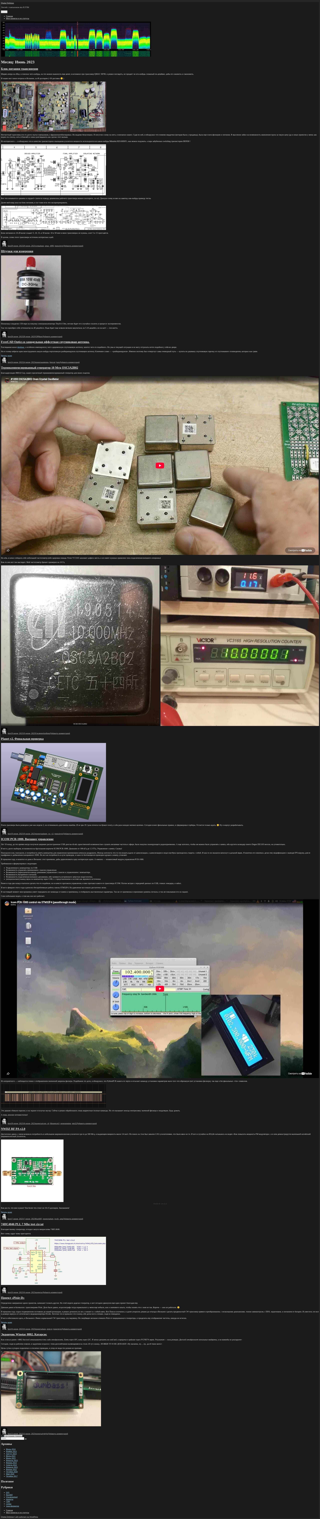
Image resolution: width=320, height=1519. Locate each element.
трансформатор (12, 1506)
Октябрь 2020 (12, 1472)
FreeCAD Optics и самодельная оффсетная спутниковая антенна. (45, 341)
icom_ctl (45, 1123)
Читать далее (6, 356)
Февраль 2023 (12, 1460)
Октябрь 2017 (12, 1476)
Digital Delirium (7, 3)
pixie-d (49, 1329)
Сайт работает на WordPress (26, 1517)
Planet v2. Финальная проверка (22, 738)
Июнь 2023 (11, 1458)
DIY (8, 1493)
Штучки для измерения (17, 251)
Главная (9, 16)
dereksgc (20, 347)
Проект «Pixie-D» (12, 1297)
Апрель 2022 (11, 1465)
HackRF (38, 1219)
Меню (4, 12)
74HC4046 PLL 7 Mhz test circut (22, 1224)
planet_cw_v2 (48, 834)
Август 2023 (11, 1454)
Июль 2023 (10, 1456)
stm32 (74, 1123)
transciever (59, 246)
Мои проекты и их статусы (17, 18)
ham (42, 246)
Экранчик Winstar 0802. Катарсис (24, 1334)
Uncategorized (41, 733)
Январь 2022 (11, 1469)
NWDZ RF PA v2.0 (13, 1128)
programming (65, 1123)
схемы (37, 246)
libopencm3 (54, 1123)
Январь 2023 (11, 1463)
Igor (9, 246)
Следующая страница (13, 1436)
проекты (38, 362)
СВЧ (37, 336)
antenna (45, 362)
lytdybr (45, 1434)
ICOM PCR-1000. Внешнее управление (27, 839)
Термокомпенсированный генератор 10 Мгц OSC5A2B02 (39, 367)
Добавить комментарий (73, 246)
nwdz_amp (58, 1219)
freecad (52, 362)
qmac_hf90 (49, 246)
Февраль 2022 (12, 1467)
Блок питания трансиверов (19, 68)
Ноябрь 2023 (11, 1451)
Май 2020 (10, 1474)
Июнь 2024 (11, 1449)
